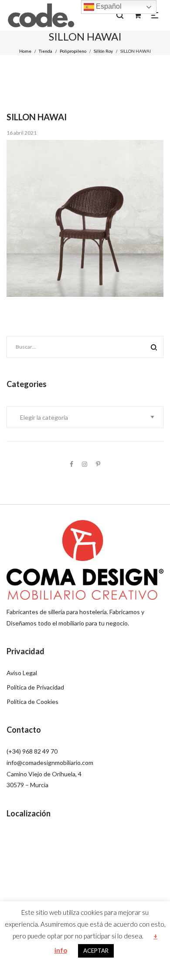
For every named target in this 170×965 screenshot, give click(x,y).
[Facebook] (71, 464)
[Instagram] (84, 464)
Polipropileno (73, 51)
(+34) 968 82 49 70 (32, 751)
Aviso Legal (22, 672)
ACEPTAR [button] (96, 950)
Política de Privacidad (35, 687)
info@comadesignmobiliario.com (50, 762)
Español (108, 6)
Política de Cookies (32, 701)
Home (25, 51)
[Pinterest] (98, 464)
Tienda (45, 51)
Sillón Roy (103, 51)
